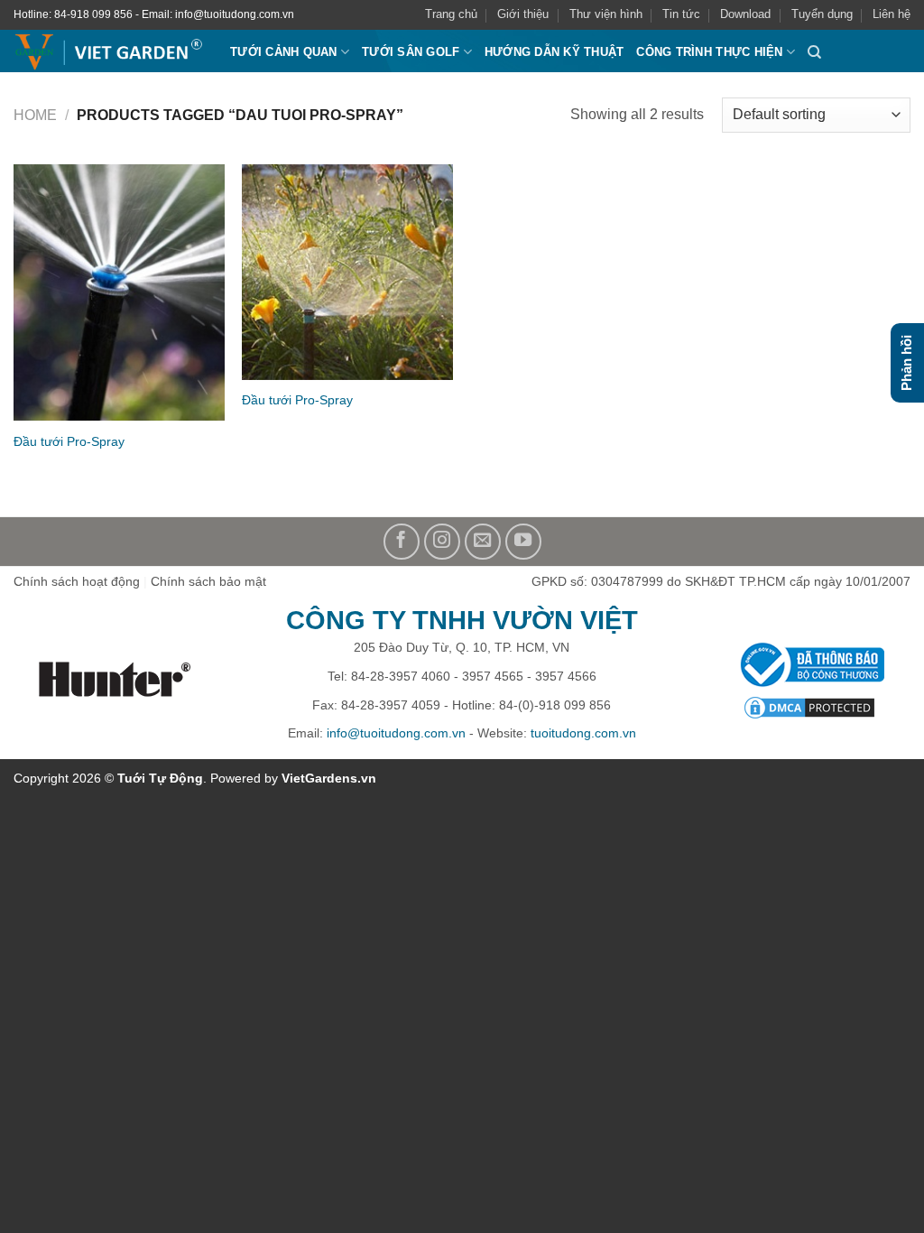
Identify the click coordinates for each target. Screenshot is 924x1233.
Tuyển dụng (822, 14)
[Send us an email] (483, 542)
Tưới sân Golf (410, 52)
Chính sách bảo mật (208, 581)
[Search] (814, 52)
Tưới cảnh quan (283, 52)
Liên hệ (891, 14)
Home (35, 115)
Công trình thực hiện (709, 52)
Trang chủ (451, 14)
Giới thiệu (523, 14)
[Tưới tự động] (108, 52)
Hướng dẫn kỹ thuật (554, 52)
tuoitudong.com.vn (583, 733)
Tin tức (681, 14)
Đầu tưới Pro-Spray (69, 441)
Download (745, 14)
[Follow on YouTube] (523, 542)
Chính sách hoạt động (77, 581)
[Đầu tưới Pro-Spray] (119, 292)
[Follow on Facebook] (401, 542)
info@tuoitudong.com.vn (396, 733)
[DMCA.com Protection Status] (808, 707)
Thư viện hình (605, 14)
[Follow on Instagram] (442, 542)
